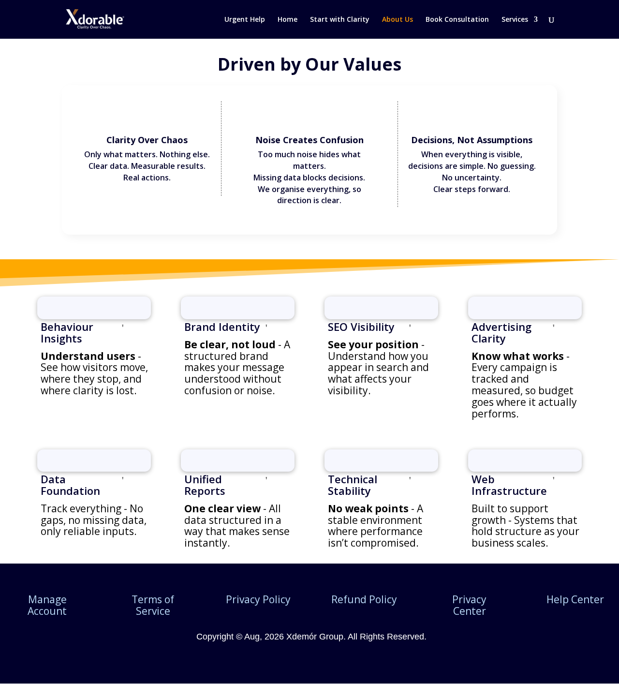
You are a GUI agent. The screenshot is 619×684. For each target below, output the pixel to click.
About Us (397, 20)
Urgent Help (244, 20)
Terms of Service (153, 605)
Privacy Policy (258, 599)
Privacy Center (469, 605)
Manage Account (47, 605)
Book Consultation (457, 20)
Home (287, 20)
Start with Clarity (339, 20)
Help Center (575, 599)
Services (514, 20)
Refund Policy (364, 599)
